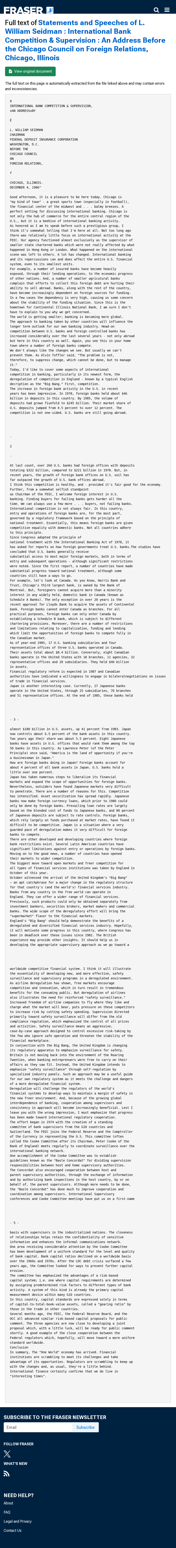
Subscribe (85, 1427)
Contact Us (13, 1530)
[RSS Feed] (15, 1474)
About (8, 1503)
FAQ (7, 1512)
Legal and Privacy (18, 1521)
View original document (32, 71)
